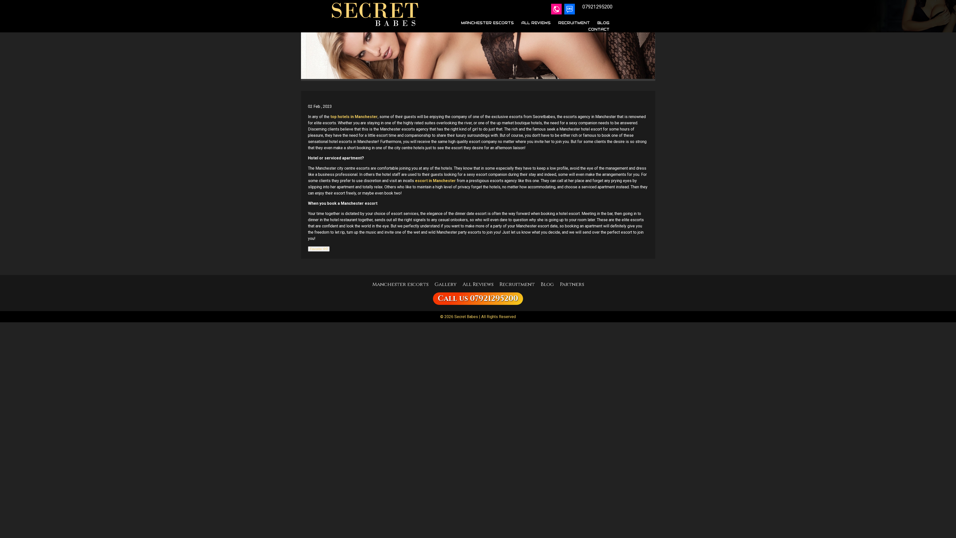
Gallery (445, 284)
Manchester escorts (400, 284)
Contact (598, 29)
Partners (572, 284)
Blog (603, 22)
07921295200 (494, 299)
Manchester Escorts (487, 22)
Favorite (319, 249)
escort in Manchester (435, 180)
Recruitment (574, 22)
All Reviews (536, 22)
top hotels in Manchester (354, 116)
